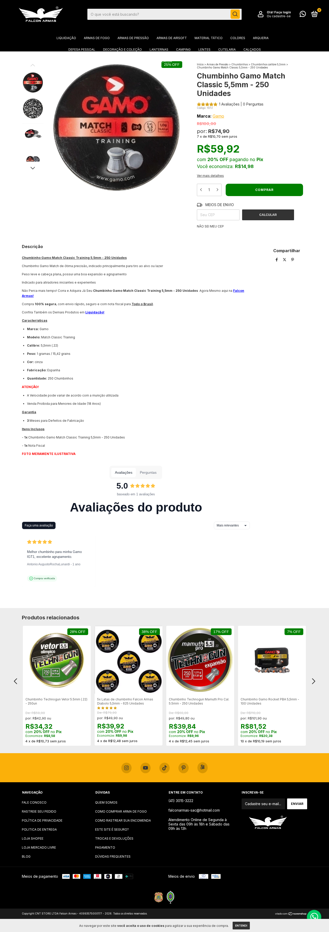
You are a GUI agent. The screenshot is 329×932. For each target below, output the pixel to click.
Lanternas (159, 49)
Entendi (241, 925)
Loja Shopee (32, 838)
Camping (183, 49)
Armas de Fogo (97, 38)
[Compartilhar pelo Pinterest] (292, 259)
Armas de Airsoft (172, 38)
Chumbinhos (239, 64)
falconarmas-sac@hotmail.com (194, 810)
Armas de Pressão (133, 38)
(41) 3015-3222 (180, 800)
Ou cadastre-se (279, 16)
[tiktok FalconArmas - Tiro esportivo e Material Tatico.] (164, 768)
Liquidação (66, 38)
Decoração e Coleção (122, 49)
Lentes (204, 49)
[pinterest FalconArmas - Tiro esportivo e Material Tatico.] (183, 768)
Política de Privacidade (42, 820)
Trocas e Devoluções (114, 838)
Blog (26, 856)
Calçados (252, 49)
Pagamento (105, 847)
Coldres (237, 38)
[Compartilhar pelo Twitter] (285, 259)
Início (200, 64)
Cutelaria (227, 49)
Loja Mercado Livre (39, 847)
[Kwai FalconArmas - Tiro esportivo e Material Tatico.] (202, 767)
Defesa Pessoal (81, 49)
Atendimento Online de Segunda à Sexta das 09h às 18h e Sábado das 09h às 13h (199, 824)
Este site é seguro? (112, 829)
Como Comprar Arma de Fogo (121, 811)
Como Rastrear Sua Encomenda (123, 820)
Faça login (282, 12)
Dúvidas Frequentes (113, 856)
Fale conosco (34, 802)
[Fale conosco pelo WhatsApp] (302, 15)
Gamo (218, 116)
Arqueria (261, 38)
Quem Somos (106, 802)
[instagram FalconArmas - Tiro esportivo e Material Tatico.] (126, 768)
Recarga (164, 61)
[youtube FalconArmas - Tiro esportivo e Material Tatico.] (145, 768)
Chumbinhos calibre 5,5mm (268, 64)
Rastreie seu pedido (39, 811)
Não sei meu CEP (210, 226)
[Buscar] (235, 14)
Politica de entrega (39, 829)
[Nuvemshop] (291, 914)
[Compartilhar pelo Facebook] (277, 259)
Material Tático (209, 38)
